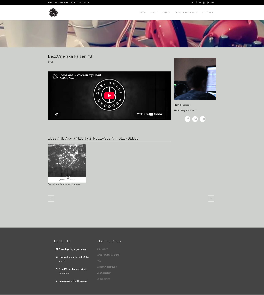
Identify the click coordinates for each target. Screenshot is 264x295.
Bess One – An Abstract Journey (64, 184)
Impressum (102, 249)
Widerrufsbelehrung (107, 267)
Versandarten (103, 279)
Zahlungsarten (104, 273)
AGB (99, 261)
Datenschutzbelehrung (108, 255)
